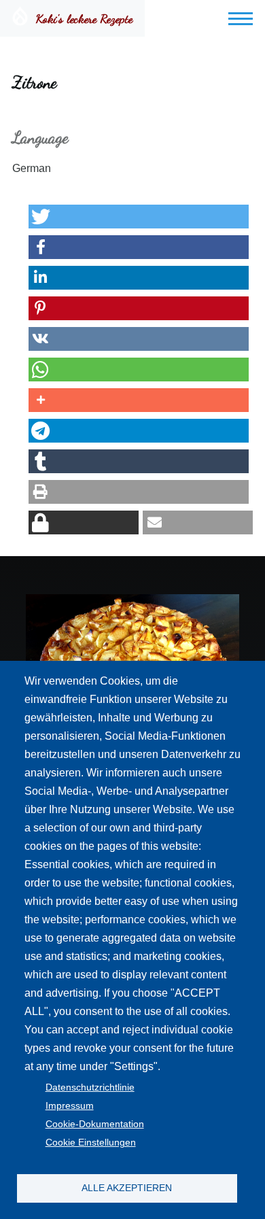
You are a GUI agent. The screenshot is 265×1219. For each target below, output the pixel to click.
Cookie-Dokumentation (95, 1124)
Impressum (70, 1106)
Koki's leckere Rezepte (84, 18)
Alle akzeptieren (127, 1188)
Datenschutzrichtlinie (90, 1087)
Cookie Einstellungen (91, 1142)
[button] (139, 216)
